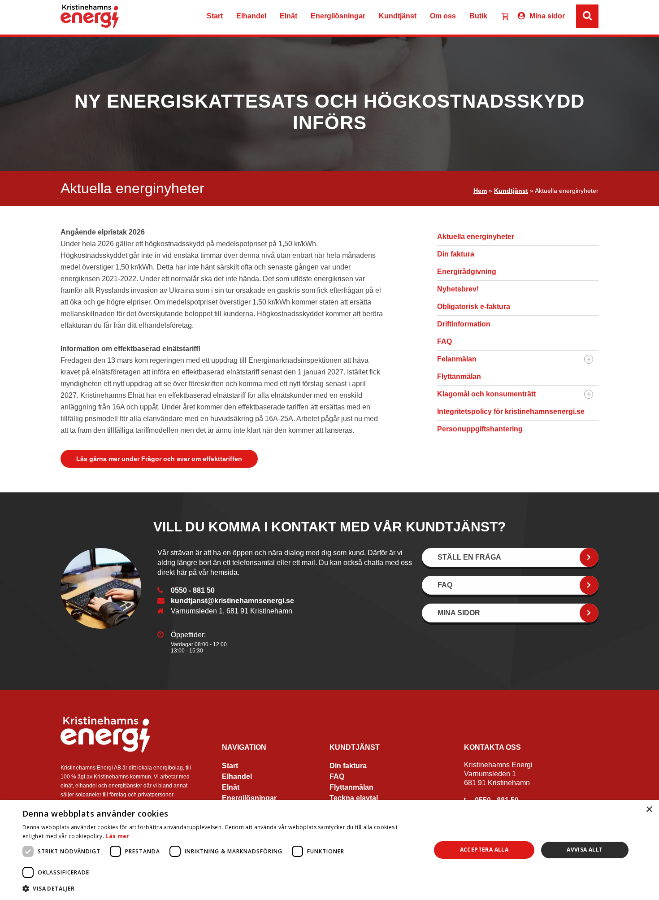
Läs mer (117, 836)
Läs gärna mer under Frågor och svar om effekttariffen (159, 458)
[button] (220, 888)
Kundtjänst (397, 16)
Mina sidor (547, 16)
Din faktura (455, 254)
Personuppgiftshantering (480, 429)
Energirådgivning (466, 271)
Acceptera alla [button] (484, 849)
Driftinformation (463, 324)
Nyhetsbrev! (458, 289)
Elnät (288, 16)
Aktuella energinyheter (475, 236)
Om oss (443, 16)
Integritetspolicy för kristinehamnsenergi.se (511, 411)
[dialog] (329, 850)
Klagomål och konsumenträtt (486, 394)
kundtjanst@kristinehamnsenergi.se (232, 600)
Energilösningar (338, 16)
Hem (480, 190)
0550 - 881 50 (193, 590)
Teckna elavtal (354, 798)
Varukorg (501, 17)
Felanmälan (457, 359)
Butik (478, 16)
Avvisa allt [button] (585, 849)
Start (215, 16)
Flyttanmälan (459, 376)
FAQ (444, 341)
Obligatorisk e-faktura (473, 306)
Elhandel (251, 16)
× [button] (649, 809)
